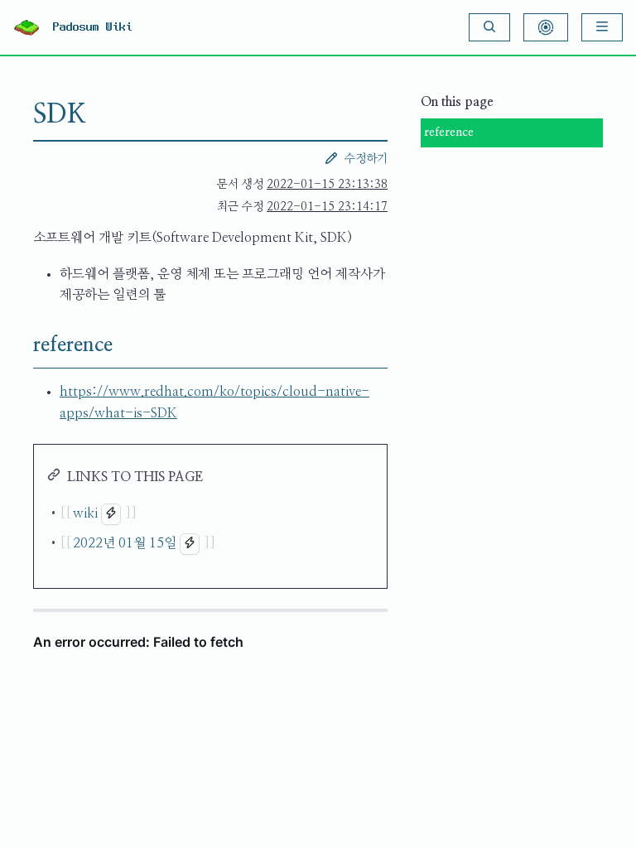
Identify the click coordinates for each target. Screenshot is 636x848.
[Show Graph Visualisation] (545, 27)
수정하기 (366, 159)
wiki (85, 513)
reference (449, 132)
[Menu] (602, 27)
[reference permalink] (20, 345)
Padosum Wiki (92, 27)
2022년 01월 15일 (124, 543)
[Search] (489, 27)
